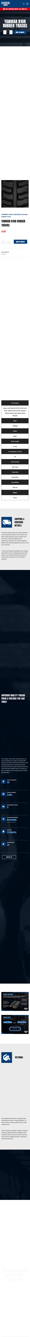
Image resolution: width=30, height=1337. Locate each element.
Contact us (9, 857)
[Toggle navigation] (27, 4)
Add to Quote (20, 32)
